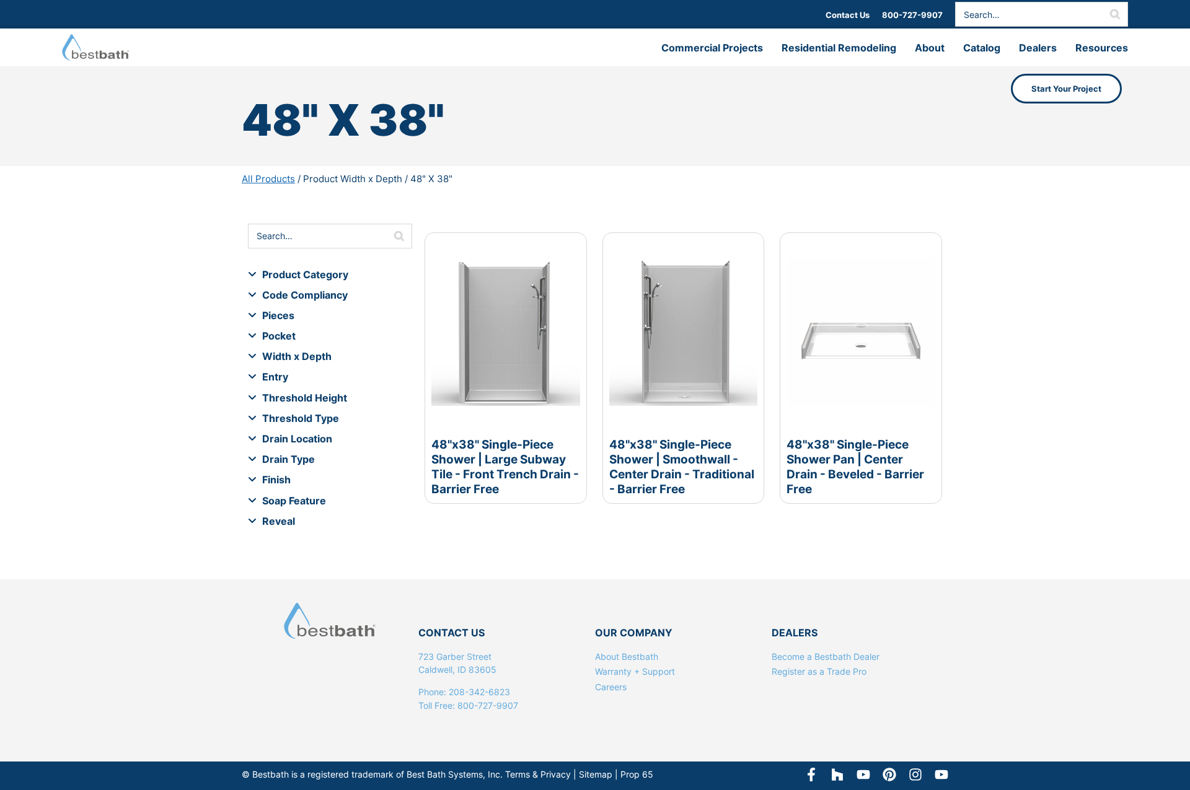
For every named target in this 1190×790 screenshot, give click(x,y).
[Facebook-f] (811, 774)
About (930, 48)
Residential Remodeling (839, 48)
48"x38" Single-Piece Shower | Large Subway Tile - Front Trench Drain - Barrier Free (505, 466)
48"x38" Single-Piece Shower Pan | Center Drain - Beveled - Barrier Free (855, 466)
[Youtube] (941, 774)
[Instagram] (915, 774)
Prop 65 (636, 774)
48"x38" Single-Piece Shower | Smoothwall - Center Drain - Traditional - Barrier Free (681, 466)
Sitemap (595, 774)
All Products (268, 178)
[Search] (1115, 14)
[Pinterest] (889, 774)
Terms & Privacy (538, 774)
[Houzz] (837, 774)
